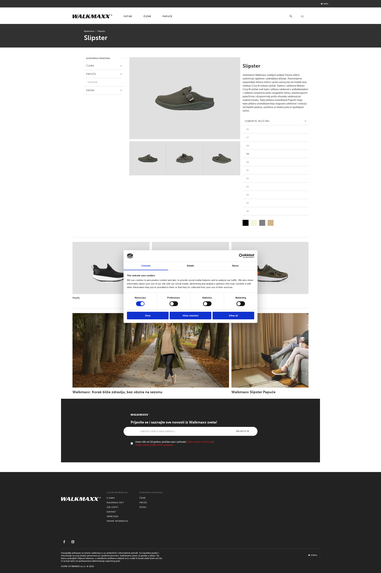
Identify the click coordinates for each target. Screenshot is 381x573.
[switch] (174, 303)
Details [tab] (190, 265)
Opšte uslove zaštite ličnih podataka (154, 445)
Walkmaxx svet (115, 502)
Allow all (233, 315)
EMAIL (314, 555)
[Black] (246, 223)
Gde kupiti (112, 507)
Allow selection (191, 315)
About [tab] (235, 265)
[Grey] (262, 223)
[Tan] (271, 223)
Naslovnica (89, 31)
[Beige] (254, 223)
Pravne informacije (117, 521)
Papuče (101, 31)
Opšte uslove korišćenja (199, 442)
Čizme (142, 498)
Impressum (112, 516)
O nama (111, 498)
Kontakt (111, 511)
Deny (147, 315)
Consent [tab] (145, 265)
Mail (326, 4)
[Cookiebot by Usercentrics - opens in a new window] (241, 256)
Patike (142, 507)
